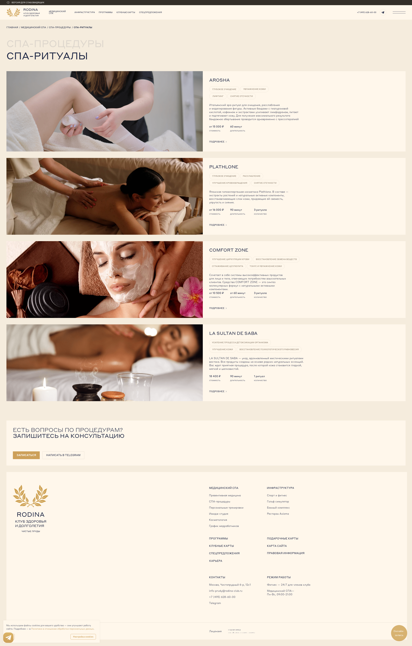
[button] (26, 455)
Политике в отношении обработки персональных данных (62, 628)
